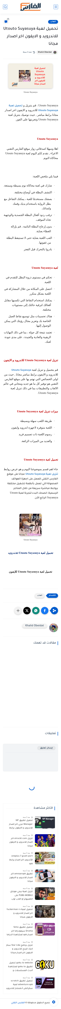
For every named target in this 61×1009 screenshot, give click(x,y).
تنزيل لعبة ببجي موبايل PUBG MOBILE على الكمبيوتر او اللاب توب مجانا (21, 896)
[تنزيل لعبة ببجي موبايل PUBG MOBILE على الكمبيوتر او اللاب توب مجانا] (45, 893)
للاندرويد (13, 553)
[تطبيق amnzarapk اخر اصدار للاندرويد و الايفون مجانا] (45, 876)
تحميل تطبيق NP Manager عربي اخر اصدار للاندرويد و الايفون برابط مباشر (21, 824)
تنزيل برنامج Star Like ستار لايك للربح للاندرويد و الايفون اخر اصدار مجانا (19, 949)
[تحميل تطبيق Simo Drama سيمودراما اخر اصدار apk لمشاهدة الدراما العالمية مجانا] (45, 929)
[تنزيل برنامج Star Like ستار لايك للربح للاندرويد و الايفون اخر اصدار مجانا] (45, 947)
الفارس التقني (18, 1003)
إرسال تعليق (46, 748)
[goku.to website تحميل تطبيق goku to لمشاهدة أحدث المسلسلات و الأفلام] (45, 965)
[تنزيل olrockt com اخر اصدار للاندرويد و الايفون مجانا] (45, 840)
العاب (53, 22)
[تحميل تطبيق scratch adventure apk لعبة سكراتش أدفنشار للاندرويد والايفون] (45, 983)
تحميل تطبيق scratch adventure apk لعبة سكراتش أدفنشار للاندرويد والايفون (19, 985)
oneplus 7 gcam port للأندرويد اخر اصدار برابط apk (21, 860)
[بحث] (5, 7)
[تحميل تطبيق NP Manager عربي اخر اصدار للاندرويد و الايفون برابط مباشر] (45, 822)
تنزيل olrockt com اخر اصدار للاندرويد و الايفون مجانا (21, 842)
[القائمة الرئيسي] (56, 7)
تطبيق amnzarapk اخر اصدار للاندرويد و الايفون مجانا (21, 878)
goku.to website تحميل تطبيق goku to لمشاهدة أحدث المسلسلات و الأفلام (20, 967)
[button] (44, 610)
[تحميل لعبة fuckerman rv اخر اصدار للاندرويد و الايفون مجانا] (45, 911)
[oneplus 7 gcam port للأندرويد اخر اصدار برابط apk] (45, 858)
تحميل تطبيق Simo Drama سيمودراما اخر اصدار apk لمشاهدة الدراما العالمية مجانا (20, 931)
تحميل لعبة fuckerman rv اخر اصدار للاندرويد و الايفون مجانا (20, 913)
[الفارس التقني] (30, 7)
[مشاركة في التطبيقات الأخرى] (18, 610)
